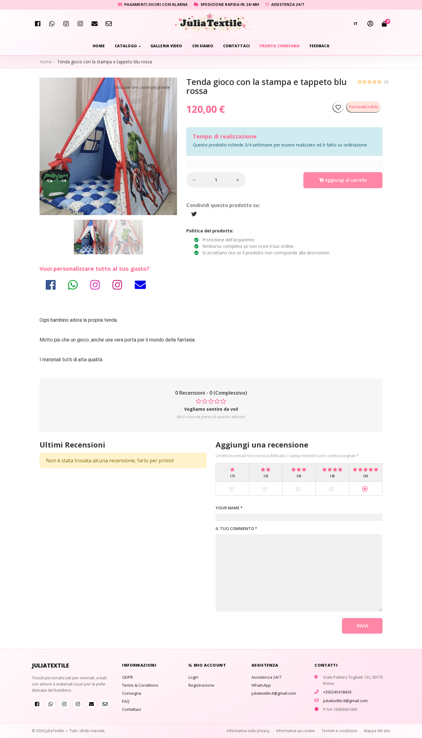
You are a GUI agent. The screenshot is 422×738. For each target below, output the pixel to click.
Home (98, 46)
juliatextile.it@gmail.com (273, 693)
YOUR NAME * (229, 508)
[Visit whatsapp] (52, 24)
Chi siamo (202, 46)
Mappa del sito (377, 730)
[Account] (370, 24)
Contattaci (236, 46)
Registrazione (201, 685)
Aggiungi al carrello (345, 180)
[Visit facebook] (38, 24)
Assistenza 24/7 (266, 677)
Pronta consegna (280, 46)
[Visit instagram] (80, 24)
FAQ (125, 701)
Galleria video (166, 46)
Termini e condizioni (339, 730)
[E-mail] (109, 24)
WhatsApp (261, 685)
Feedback (319, 46)
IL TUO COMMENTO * (236, 528)
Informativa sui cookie (295, 730)
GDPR (127, 677)
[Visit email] (94, 24)
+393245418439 (337, 692)
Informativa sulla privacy (248, 730)
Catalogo (126, 46)
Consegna (131, 693)
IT (356, 23)
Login (193, 677)
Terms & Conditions (140, 685)
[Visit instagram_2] (66, 24)
